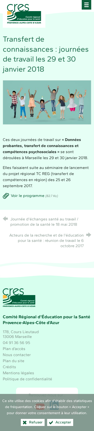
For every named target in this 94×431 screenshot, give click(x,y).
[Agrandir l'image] (47, 102)
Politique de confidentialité (27, 379)
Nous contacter (17, 354)
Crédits (9, 366)
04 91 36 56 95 (16, 342)
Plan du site (13, 360)
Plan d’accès (14, 348)
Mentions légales (18, 372)
